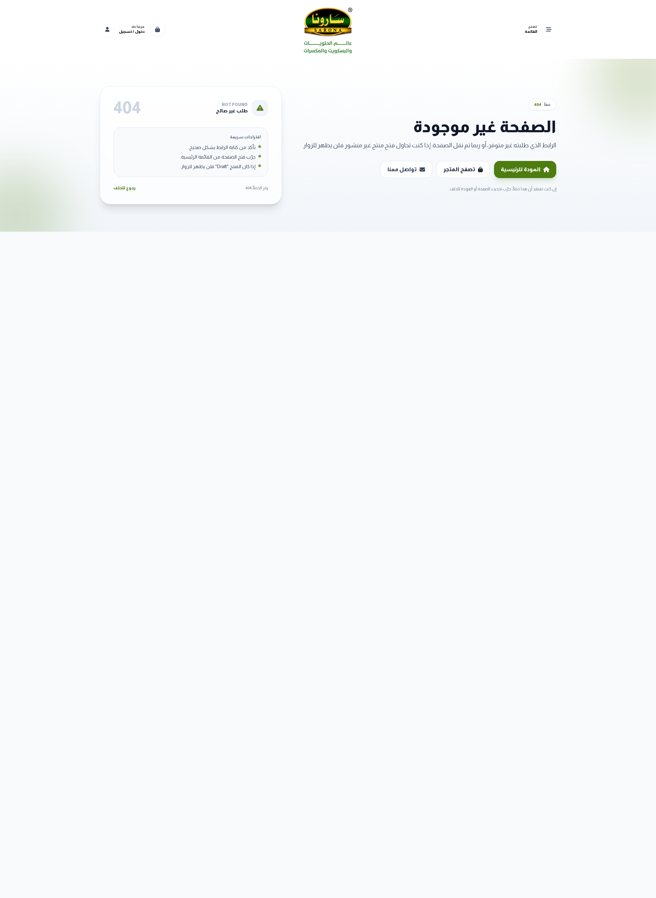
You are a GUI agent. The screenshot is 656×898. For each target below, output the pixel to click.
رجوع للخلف (124, 188)
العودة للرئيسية (521, 169)
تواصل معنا (402, 169)
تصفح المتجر (459, 169)
